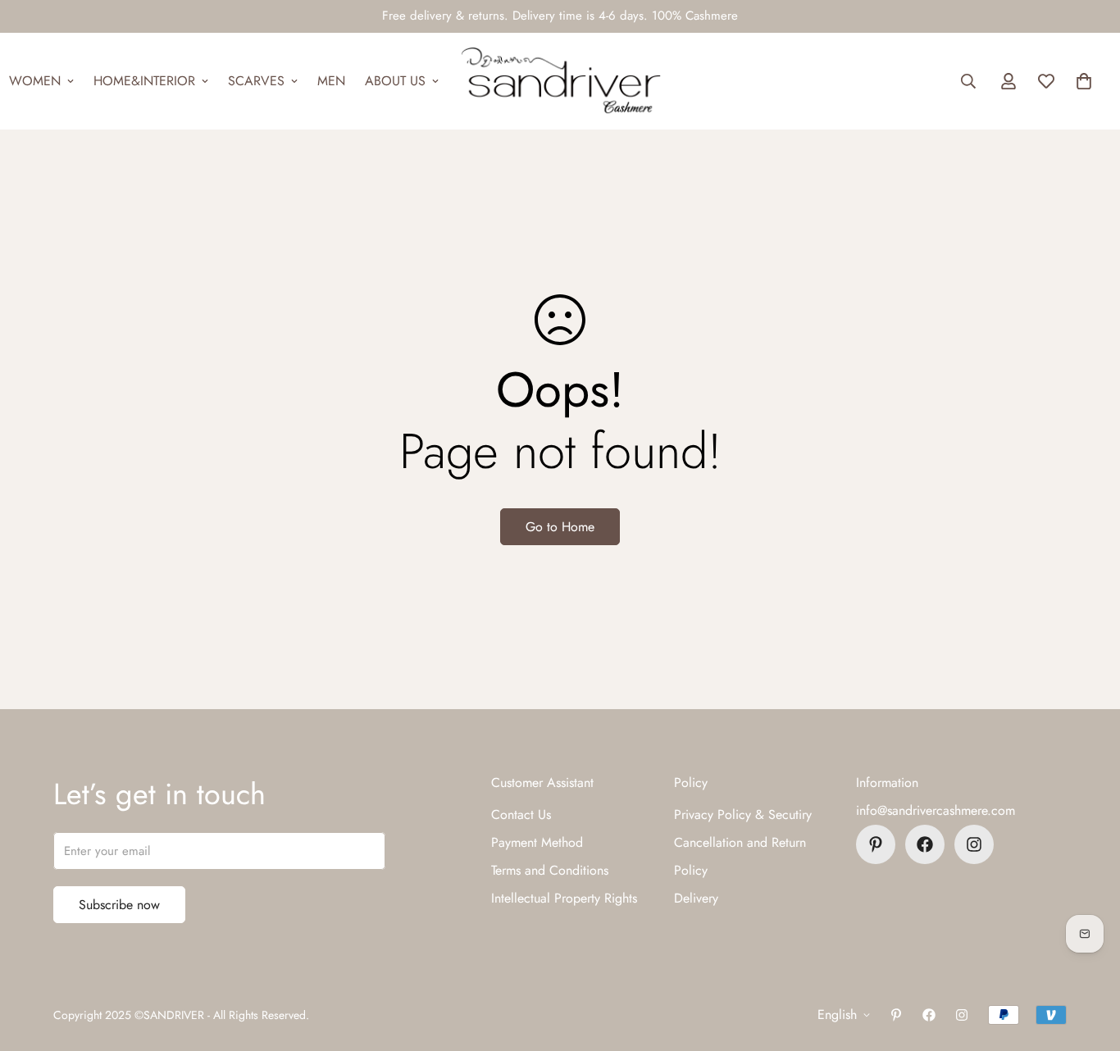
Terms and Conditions (549, 870)
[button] (1084, 81)
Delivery (696, 898)
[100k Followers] (974, 844)
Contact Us (521, 814)
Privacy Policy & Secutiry (743, 814)
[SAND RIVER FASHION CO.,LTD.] (560, 81)
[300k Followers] (925, 844)
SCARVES (256, 80)
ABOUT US (395, 80)
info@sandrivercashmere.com (935, 810)
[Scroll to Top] (1088, 961)
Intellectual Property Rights (564, 898)
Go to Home (560, 526)
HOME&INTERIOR (144, 80)
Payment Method (537, 842)
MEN (331, 80)
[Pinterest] (875, 844)
